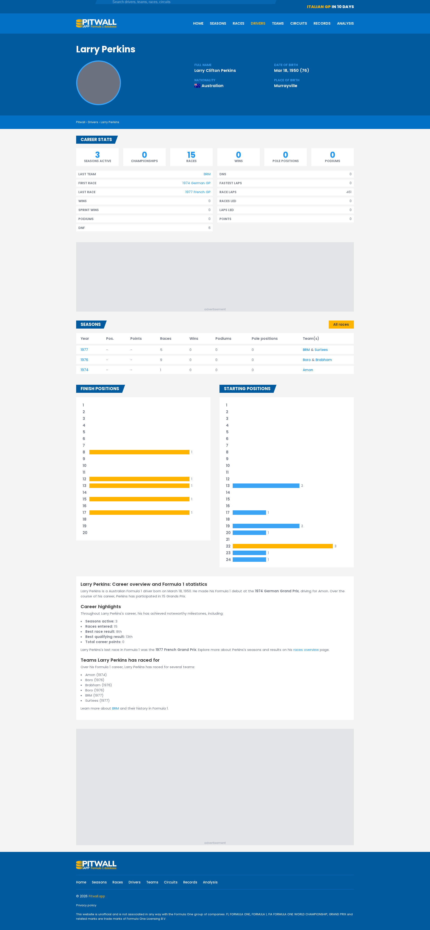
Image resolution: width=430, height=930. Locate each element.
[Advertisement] (217, 275)
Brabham (324, 359)
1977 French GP (198, 192)
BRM (207, 174)
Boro (307, 359)
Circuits (298, 23)
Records (322, 23)
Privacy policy (86, 905)
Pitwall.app (97, 896)
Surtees (321, 349)
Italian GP (319, 6)
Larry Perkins (110, 122)
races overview (306, 649)
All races (341, 324)
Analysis (345, 23)
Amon (308, 370)
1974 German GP (197, 183)
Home (198, 23)
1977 (84, 349)
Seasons (218, 23)
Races (238, 23)
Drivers (258, 23)
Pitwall (80, 122)
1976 (84, 359)
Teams (278, 23)
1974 (84, 370)
